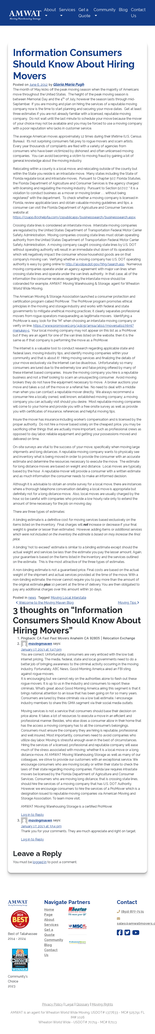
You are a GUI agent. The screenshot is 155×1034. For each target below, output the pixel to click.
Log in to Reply (32, 815)
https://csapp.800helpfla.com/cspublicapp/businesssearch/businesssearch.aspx (74, 217)
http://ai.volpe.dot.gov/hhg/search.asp (95, 264)
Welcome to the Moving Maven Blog (46, 603)
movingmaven (40, 644)
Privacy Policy (52, 1004)
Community (105, 9)
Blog (123, 9)
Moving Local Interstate (68, 597)
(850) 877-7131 (132, 911)
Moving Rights (102, 1004)
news (32, 597)
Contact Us (138, 12)
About (50, 9)
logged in (40, 862)
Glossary (82, 1004)
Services (67, 9)
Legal (69, 1004)
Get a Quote (84, 12)
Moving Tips (127, 603)
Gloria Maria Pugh (68, 84)
